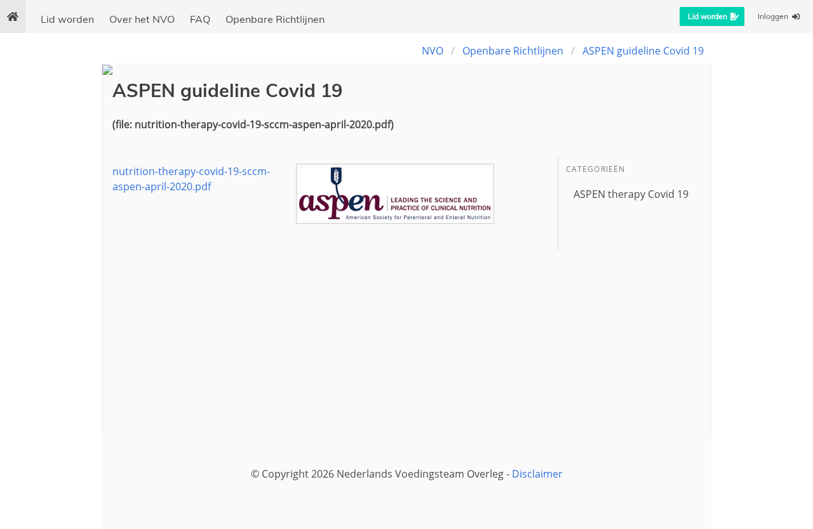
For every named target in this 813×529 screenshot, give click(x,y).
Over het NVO (142, 19)
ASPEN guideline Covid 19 (643, 51)
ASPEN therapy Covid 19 (631, 194)
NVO (432, 51)
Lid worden (67, 19)
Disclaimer (537, 474)
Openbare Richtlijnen (275, 19)
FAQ (200, 19)
